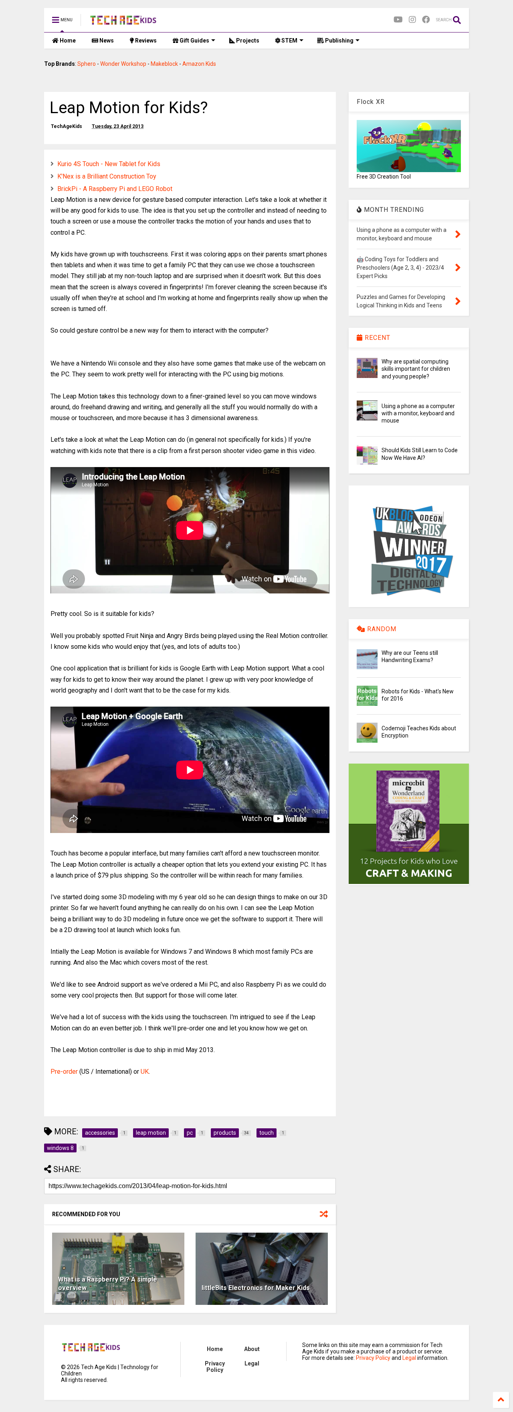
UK (145, 1071)
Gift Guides (193, 40)
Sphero (86, 64)
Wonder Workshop (123, 64)
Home (67, 40)
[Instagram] (412, 20)
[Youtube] (398, 20)
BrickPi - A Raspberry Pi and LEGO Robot (114, 189)
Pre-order (64, 1071)
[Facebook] (426, 20)
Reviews (145, 40)
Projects (247, 40)
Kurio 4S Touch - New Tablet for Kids (108, 164)
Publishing (338, 40)
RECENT (376, 337)
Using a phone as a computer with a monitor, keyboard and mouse (418, 413)
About (252, 1349)
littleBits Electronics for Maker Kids (256, 1288)
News (106, 40)
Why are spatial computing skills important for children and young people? (416, 368)
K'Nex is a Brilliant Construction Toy (106, 176)
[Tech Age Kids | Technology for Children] (123, 22)
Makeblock (164, 64)
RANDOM (380, 629)
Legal (251, 1363)
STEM (288, 40)
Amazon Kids (199, 64)
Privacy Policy (215, 1366)
